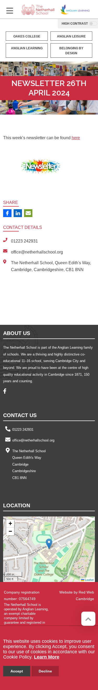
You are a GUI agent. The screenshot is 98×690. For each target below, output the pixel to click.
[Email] (28, 213)
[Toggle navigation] (10, 10)
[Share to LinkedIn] (18, 213)
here (76, 138)
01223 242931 (22, 430)
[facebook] (6, 392)
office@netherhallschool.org (33, 440)
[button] (49, 543)
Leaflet (89, 580)
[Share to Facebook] (7, 213)
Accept (16, 671)
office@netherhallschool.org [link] (37, 252)
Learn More (46, 657)
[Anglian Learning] (75, 9)
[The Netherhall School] (37, 9)
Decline (45, 671)
